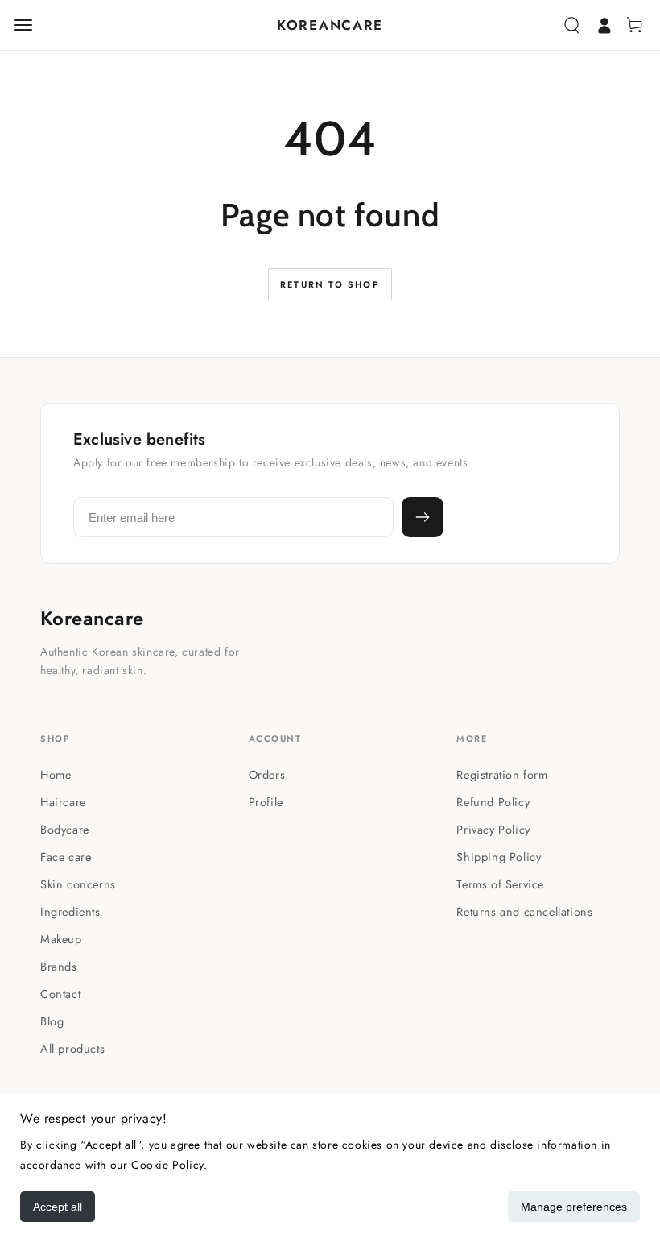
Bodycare (64, 829)
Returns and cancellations (524, 911)
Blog (52, 1020)
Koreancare (92, 618)
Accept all (57, 1206)
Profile (266, 801)
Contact (60, 993)
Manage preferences (574, 1206)
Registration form (501, 774)
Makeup (61, 938)
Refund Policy (493, 801)
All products (72, 1048)
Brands (58, 966)
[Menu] (23, 25)
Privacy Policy (493, 829)
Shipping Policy (498, 856)
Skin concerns (78, 884)
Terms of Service (500, 884)
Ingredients (70, 911)
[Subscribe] (422, 517)
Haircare (63, 801)
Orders (267, 774)
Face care (65, 856)
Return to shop (330, 284)
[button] (571, 24)
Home (55, 774)
